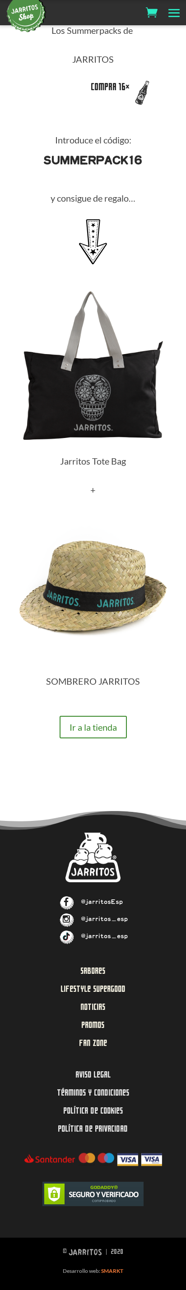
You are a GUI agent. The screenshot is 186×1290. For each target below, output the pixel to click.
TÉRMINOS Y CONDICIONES (93, 1092)
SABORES (92, 971)
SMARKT (112, 1270)
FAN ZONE (93, 1043)
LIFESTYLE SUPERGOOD (93, 989)
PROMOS (92, 1025)
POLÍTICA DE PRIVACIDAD (93, 1129)
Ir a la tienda (93, 727)
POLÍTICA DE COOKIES (93, 1111)
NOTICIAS (92, 1007)
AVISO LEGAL (93, 1074)
